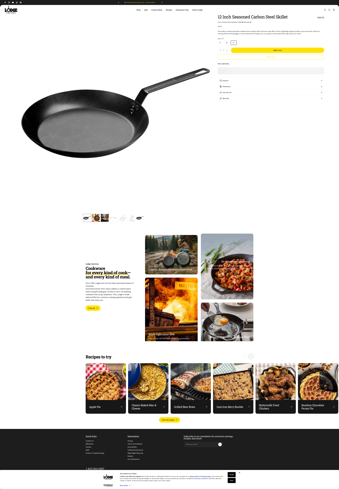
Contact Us (90, 441)
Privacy (130, 441)
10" (227, 43)
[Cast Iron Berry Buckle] (233, 388)
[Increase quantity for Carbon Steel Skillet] (227, 50)
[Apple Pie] (106, 388)
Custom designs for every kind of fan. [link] (171, 269)
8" (220, 43)
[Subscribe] (220, 444)
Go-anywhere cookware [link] (235, 261)
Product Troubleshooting (95, 453)
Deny (231, 480)
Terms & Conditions (135, 444)
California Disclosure (135, 450)
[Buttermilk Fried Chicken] (275, 388)
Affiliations (90, 444)
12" (234, 43)
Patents (130, 456)
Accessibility (132, 447)
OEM (87, 450)
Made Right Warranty (135, 453)
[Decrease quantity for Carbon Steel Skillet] (220, 50)
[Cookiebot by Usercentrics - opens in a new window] (108, 485)
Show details (124, 485)
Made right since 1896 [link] (162, 334)
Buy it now (271, 57)
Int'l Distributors (134, 459)
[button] (87, 218)
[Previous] (119, 2)
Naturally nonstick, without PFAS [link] (230, 337)
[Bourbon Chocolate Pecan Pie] (318, 388)
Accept (231, 474)
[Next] (162, 2)
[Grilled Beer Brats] (191, 388)
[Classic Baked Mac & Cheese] (148, 388)
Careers (88, 447)
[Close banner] (239, 472)
